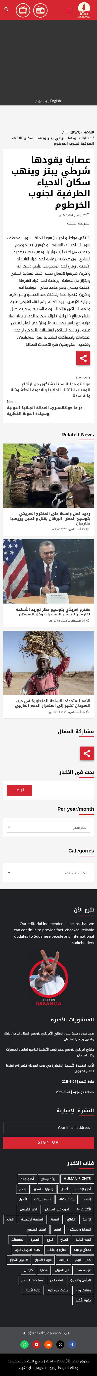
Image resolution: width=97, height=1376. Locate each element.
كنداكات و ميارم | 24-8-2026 (75, 1092)
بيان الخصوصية (58, 1333)
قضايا (44, 1270)
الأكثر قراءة (84, 1209)
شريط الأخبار (43, 1260)
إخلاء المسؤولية (34, 1333)
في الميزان (62, 1270)
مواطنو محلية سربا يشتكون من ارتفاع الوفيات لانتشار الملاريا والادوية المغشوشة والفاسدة (50, 387)
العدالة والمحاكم (80, 1230)
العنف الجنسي (36, 1230)
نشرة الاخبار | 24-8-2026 (78, 1082)
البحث (19, 790)
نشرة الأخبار (33, 1290)
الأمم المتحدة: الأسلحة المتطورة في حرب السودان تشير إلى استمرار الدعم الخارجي (52, 703)
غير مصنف (84, 1270)
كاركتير (28, 1270)
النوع (50, 1240)
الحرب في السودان (57, 1209)
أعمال (64, 1189)
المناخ (64, 1240)
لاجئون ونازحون (80, 1280)
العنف (57, 1230)
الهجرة (35, 1240)
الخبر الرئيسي (29, 1209)
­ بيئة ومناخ (48, 1179)
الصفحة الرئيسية (32, 1219)
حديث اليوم (83, 1260)
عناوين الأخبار (19, 1260)
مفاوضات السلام (32, 1280)
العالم (10, 1219)
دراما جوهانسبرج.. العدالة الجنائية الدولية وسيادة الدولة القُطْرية (45, 408)
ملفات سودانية (58, 1290)
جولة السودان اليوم (27, 1250)
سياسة (63, 1260)
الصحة (55, 1219)
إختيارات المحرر (43, 1189)
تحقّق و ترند (82, 1250)
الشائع (71, 1219)
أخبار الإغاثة (83, 1189)
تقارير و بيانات (57, 1250)
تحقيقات (17, 1240)
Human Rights (77, 1179)
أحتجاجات (27, 1179)
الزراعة (87, 1219)
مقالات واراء (83, 1290)
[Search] (6, 9)
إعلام (22, 1189)
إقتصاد (86, 1199)
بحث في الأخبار (76, 772)
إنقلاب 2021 (66, 1199)
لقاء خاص (56, 1280)
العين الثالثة (83, 1240)
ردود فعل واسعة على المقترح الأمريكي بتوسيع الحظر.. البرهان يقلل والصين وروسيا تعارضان (50, 518)
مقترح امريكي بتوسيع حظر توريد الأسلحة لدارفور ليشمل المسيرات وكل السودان (53, 612)
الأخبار (23, 1199)
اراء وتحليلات (42, 1199)
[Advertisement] (48, 48)
